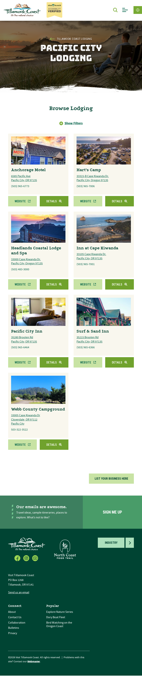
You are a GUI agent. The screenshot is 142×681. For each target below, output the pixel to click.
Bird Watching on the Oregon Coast (59, 624)
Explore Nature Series (59, 612)
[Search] (115, 10)
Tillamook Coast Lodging (74, 39)
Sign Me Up (112, 512)
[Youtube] (35, 557)
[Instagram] (26, 557)
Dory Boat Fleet (55, 617)
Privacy (12, 633)
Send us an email (18, 592)
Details (51, 201)
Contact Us (14, 617)
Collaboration (16, 622)
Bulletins (13, 628)
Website (20, 201)
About (12, 612)
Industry (111, 542)
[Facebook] (17, 557)
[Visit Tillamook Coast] (22, 10)
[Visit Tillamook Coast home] (26, 544)
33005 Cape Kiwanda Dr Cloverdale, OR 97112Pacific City (25, 419)
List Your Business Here (111, 478)
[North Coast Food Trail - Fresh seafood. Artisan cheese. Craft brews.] (65, 549)
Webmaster (33, 661)
